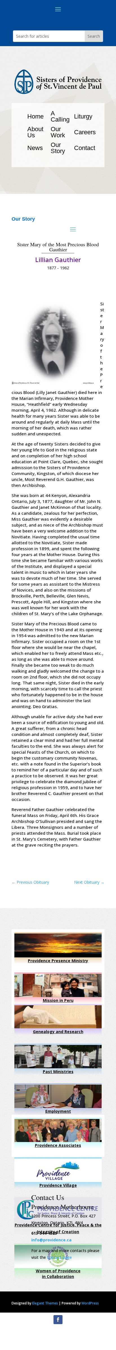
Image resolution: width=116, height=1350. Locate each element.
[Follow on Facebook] (58, 1319)
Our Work (58, 132)
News (35, 147)
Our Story (58, 148)
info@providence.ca (51, 1239)
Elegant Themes (45, 1303)
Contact (84, 147)
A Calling (60, 116)
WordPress (90, 1303)
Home (35, 116)
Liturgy (83, 116)
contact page (59, 1257)
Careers (85, 132)
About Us (35, 132)
